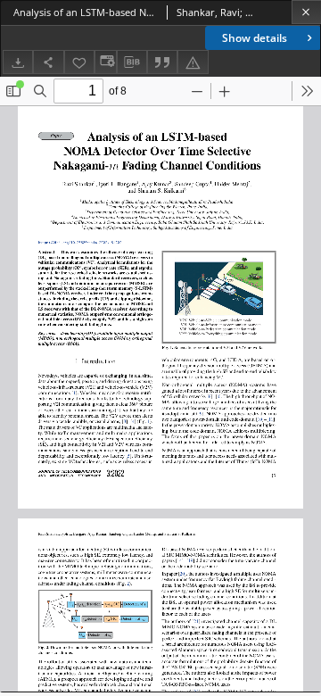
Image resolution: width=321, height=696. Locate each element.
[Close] (306, 12)
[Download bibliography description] (132, 62)
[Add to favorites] (79, 62)
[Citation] (162, 62)
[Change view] (105, 62)
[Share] (48, 62)
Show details (254, 38)
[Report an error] (192, 62)
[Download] (18, 62)
